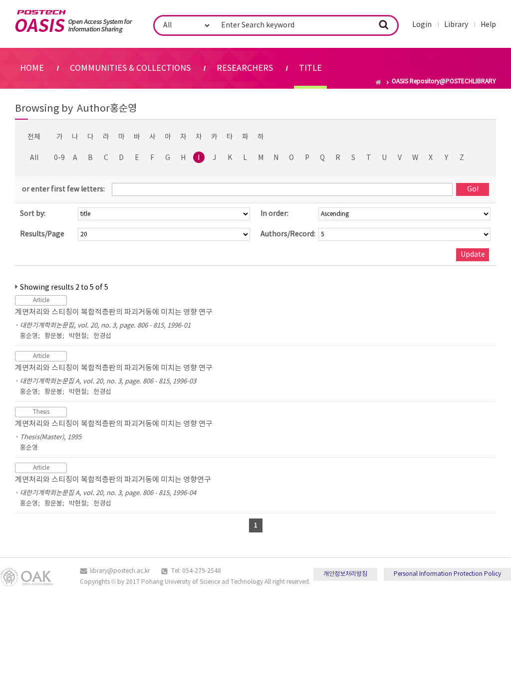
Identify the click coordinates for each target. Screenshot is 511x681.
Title (310, 68)
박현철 (78, 336)
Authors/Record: (287, 234)
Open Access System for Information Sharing (73, 21)
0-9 (59, 158)
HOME (32, 68)
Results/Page (42, 234)
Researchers (245, 68)
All (34, 158)
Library (456, 25)
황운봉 (53, 336)
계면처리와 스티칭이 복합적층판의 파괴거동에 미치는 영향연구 (113, 480)
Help (488, 25)
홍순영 (29, 336)
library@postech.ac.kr (120, 571)
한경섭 (102, 336)
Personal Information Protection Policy (447, 574)
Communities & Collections (130, 68)
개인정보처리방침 (345, 574)
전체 (33, 137)
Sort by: (32, 214)
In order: (274, 214)
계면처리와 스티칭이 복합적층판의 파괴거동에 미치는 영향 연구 (114, 312)
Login (422, 25)
